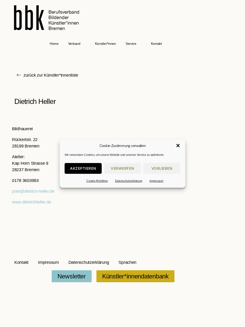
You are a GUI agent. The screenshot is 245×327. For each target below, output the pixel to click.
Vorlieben (162, 168)
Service (131, 43)
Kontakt (156, 43)
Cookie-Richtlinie (97, 181)
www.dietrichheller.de (31, 202)
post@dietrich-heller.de (33, 191)
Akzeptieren (83, 168)
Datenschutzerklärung (129, 181)
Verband (74, 43)
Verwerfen (122, 168)
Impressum (156, 181)
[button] (178, 145)
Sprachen (127, 262)
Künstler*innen (105, 43)
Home (54, 43)
